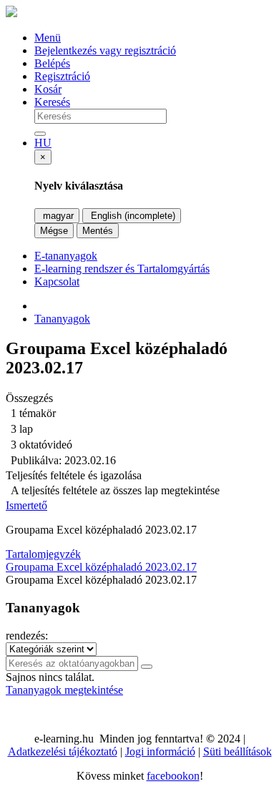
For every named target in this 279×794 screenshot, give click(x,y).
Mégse (54, 230)
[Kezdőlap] (11, 13)
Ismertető (26, 505)
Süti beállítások (237, 751)
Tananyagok (62, 319)
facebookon (173, 776)
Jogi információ (160, 751)
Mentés (97, 230)
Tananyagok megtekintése (64, 690)
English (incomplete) (131, 215)
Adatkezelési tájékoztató (62, 751)
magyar (57, 215)
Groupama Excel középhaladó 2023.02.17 (101, 567)
